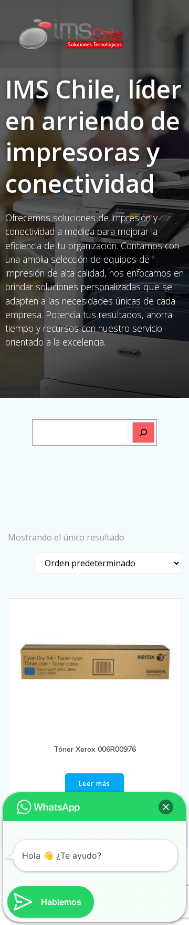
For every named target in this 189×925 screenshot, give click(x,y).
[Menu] (165, 34)
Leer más (94, 783)
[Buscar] (143, 432)
